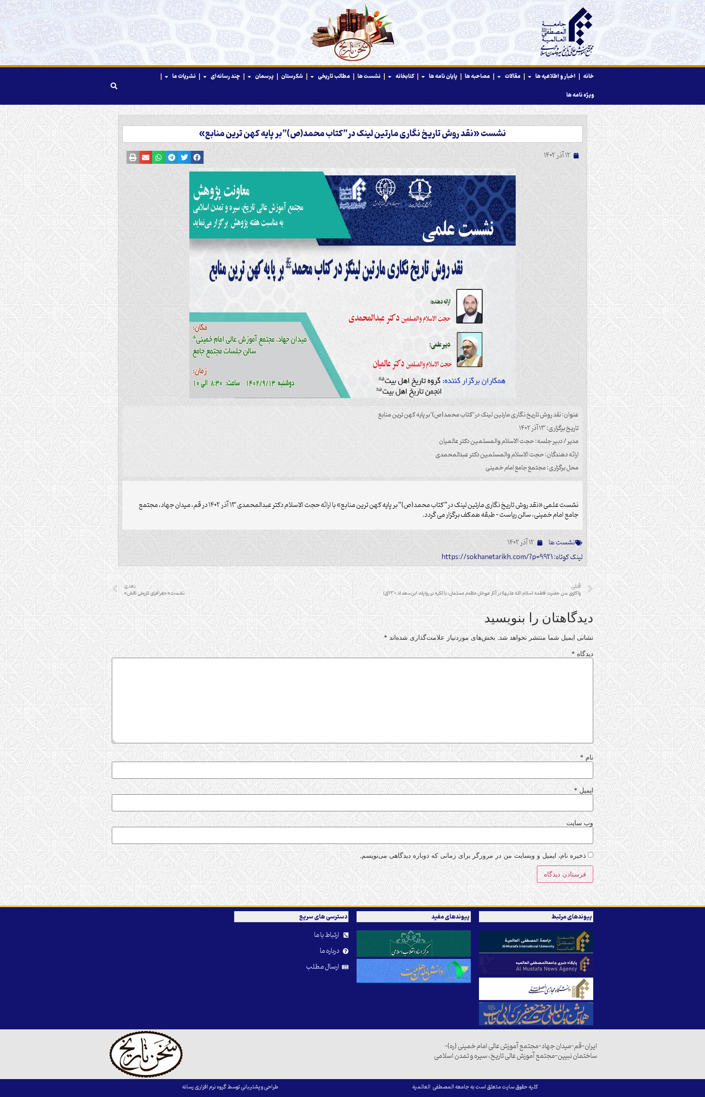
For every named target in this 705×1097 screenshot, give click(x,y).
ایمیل (583, 790)
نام (586, 757)
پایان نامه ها (443, 76)
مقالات (513, 76)
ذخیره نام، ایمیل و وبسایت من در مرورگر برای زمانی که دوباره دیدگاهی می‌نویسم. (473, 855)
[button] (114, 86)
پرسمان (264, 76)
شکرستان (292, 76)
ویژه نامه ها (580, 95)
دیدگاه (582, 653)
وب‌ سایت (579, 822)
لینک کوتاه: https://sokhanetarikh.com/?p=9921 (512, 557)
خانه (588, 76)
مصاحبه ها (477, 76)
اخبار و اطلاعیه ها (555, 76)
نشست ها (369, 76)
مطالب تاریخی (334, 76)
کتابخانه (404, 76)
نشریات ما (184, 76)
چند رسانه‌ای (225, 76)
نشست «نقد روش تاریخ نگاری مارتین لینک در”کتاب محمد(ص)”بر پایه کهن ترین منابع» (352, 134)
